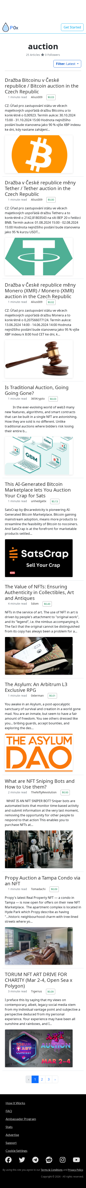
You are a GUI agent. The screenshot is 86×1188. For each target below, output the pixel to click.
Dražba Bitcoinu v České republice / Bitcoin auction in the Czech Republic (42, 86)
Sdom (35, 603)
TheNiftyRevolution (44, 792)
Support (11, 1143)
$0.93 (65, 792)
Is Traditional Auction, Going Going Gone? (37, 390)
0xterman (38, 695)
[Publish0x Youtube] (76, 1159)
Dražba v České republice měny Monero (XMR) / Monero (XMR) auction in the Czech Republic (40, 290)
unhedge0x (39, 501)
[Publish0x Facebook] (9, 1159)
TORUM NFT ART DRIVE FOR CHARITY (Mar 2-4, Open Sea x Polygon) (38, 980)
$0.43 (47, 604)
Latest (66, 64)
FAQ (9, 1111)
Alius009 (37, 97)
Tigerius (37, 991)
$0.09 (54, 889)
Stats (9, 1127)
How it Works (15, 1103)
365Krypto (38, 398)
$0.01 (52, 695)
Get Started (72, 27)
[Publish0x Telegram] (36, 1159)
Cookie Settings (16, 1150)
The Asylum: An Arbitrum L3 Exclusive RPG (36, 687)
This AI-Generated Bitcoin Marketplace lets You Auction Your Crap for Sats (38, 490)
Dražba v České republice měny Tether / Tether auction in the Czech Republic (40, 188)
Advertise (12, 1135)
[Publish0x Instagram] (63, 1159)
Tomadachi (38, 889)
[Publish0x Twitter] (22, 1159)
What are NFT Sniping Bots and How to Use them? (40, 784)
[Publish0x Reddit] (49, 1159)
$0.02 (51, 302)
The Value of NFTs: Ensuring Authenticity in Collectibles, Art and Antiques (39, 592)
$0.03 (51, 97)
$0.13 (55, 501)
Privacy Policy (75, 1170)
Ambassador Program (21, 1119)
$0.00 (51, 199)
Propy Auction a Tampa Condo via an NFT (42, 880)
